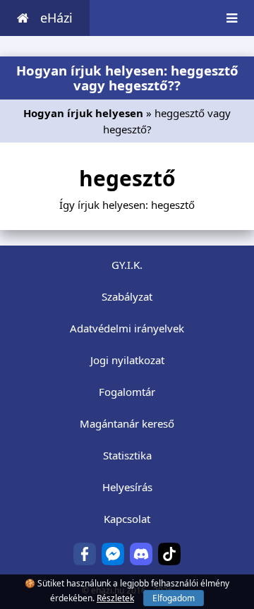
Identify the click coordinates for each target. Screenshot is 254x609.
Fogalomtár (127, 392)
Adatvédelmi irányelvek (127, 328)
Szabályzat (127, 296)
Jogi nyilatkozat (127, 360)
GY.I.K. (127, 265)
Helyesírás (127, 487)
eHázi (56, 17)
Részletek (115, 598)
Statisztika (127, 455)
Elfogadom (173, 598)
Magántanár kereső (127, 423)
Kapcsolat (127, 519)
